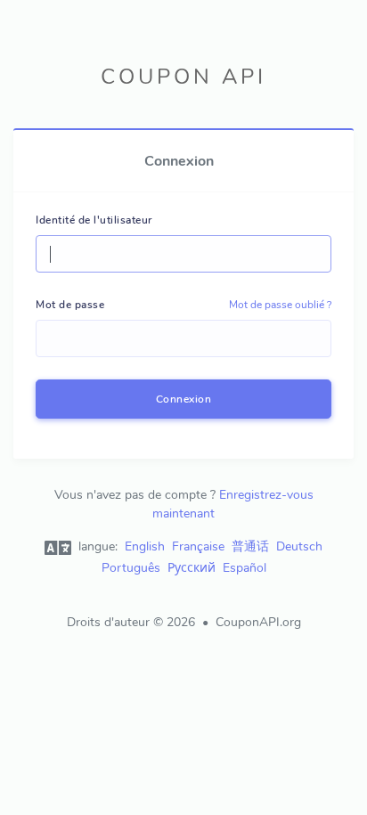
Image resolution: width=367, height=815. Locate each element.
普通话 (250, 546)
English (145, 546)
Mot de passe (70, 304)
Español (244, 567)
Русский (191, 567)
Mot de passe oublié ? (280, 304)
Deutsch (299, 546)
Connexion (184, 399)
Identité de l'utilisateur (94, 220)
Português (131, 567)
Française (198, 546)
